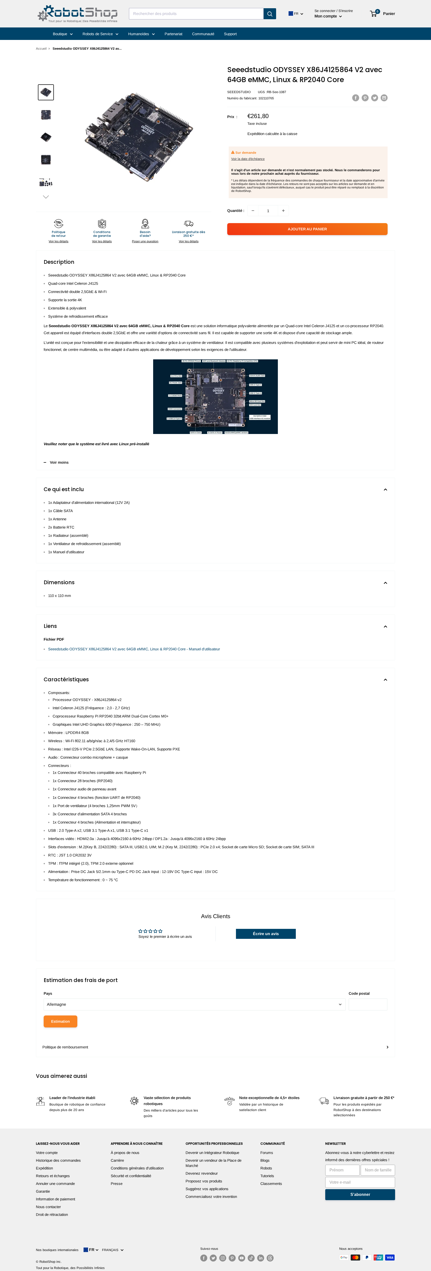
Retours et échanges (53, 1176)
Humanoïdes (139, 34)
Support (230, 34)
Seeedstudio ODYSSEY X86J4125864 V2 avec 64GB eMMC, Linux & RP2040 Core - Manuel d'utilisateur (134, 649)
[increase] (283, 210)
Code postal (359, 993)
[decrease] (253, 210)
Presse (116, 1183)
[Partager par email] (384, 97)
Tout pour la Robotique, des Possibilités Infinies (70, 1268)
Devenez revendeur (202, 1173)
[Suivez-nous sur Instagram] (222, 1258)
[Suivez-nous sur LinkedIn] (260, 1258)
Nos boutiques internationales (57, 1250)
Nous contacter (48, 1207)
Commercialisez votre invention (211, 1196)
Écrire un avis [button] (266, 934)
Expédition (44, 1168)
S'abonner (360, 1194)
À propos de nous (125, 1152)
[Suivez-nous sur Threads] (270, 1258)
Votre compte (47, 1152)
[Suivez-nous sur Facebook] (203, 1258)
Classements (271, 1183)
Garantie (43, 1191)
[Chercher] (270, 13)
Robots (266, 1168)
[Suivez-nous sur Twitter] (213, 1258)
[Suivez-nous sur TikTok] (251, 1258)
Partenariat (173, 34)
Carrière (117, 1160)
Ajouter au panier (307, 229)
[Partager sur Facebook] (355, 97)
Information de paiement (55, 1199)
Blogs (265, 1160)
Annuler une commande (55, 1183)
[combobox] (196, 13)
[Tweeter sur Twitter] (374, 97)
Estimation (60, 1021)
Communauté (203, 34)
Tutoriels (267, 1176)
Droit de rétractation (52, 1214)
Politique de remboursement (65, 1047)
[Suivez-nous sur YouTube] (241, 1258)
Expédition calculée (263, 134)
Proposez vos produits (204, 1181)
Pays (48, 993)
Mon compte (326, 16)
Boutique (60, 34)
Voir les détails (58, 241)
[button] (46, 196)
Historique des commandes (58, 1160)
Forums (266, 1152)
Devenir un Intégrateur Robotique (212, 1152)
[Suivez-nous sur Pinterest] (232, 1258)
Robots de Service (98, 34)
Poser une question (145, 241)
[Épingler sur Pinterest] (365, 97)
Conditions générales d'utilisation (137, 1168)
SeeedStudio (239, 92)
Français (111, 1250)
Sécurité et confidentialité (131, 1176)
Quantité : (235, 210)
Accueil (41, 48)
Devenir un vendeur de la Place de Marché (213, 1163)
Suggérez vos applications (207, 1189)
